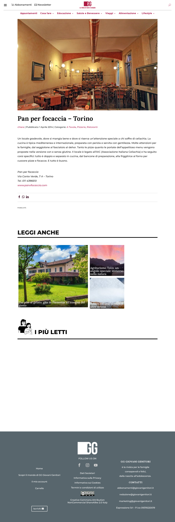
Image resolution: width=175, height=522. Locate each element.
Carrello (39, 488)
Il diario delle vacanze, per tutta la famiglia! (47, 383)
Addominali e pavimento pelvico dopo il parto (49, 358)
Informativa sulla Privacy (87, 478)
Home (39, 468)
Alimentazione (127, 13)
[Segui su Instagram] (87, 465)
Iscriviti (37, 508)
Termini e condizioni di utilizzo (87, 487)
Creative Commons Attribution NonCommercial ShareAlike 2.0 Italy (87, 501)
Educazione (64, 13)
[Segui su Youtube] (95, 465)
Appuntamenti (28, 13)
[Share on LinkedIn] (27, 197)
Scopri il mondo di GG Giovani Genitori (39, 475)
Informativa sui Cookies (87, 482)
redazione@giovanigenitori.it (135, 494)
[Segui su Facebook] (79, 465)
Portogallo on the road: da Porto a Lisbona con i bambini (55, 416)
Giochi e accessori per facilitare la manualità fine (51, 349)
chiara (21, 127)
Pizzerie (81, 127)
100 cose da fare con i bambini (39, 408)
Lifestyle (147, 13)
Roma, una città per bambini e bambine (44, 374)
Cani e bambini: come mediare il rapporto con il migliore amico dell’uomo (66, 391)
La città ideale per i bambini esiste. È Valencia (49, 400)
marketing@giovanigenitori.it (135, 501)
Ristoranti (92, 127)
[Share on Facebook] (19, 197)
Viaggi (109, 13)
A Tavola (71, 127)
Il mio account (39, 481)
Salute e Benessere (88, 13)
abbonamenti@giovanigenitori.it (135, 488)
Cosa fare (45, 13)
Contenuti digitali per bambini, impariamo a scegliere (54, 366)
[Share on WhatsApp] (23, 197)
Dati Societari (87, 473)
